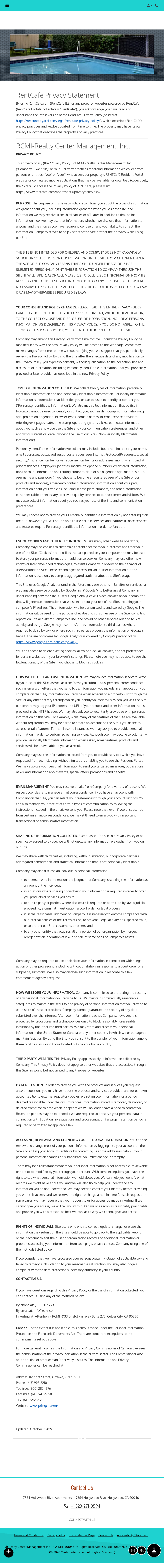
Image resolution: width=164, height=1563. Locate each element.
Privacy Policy (56, 1528)
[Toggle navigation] (7, 5)
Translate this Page (82, 1528)
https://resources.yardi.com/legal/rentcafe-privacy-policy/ (58, 114)
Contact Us (105, 1528)
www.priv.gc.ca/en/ (44, 1399)
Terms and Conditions (29, 1528)
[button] (149, 5)
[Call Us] (141, 1550)
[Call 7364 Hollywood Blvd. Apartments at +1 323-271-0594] (156, 5)
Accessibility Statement (132, 1528)
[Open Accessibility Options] (8, 1553)
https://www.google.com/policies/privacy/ (47, 635)
